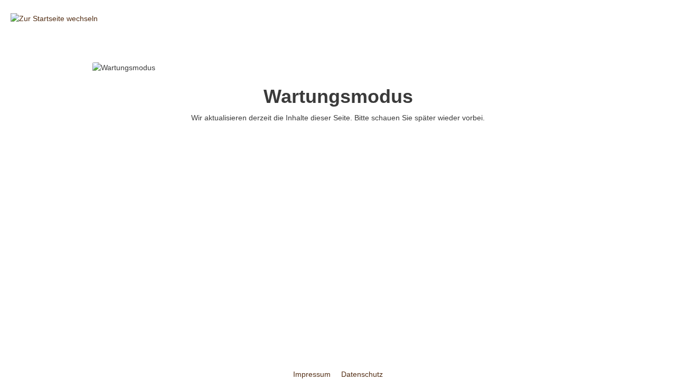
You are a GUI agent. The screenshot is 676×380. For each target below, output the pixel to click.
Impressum (313, 374)
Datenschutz (362, 374)
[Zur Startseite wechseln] (54, 18)
